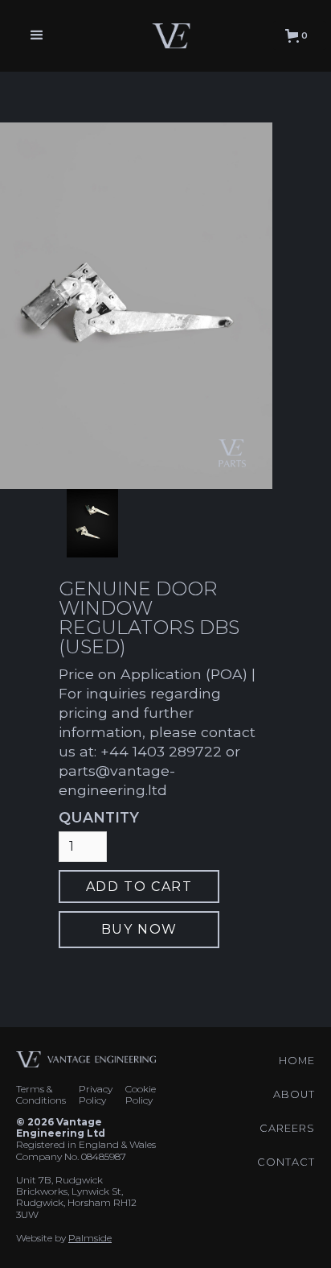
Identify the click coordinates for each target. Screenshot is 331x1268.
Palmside (90, 1238)
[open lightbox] (92, 523)
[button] (37, 35)
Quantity (99, 817)
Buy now (139, 929)
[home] (167, 35)
